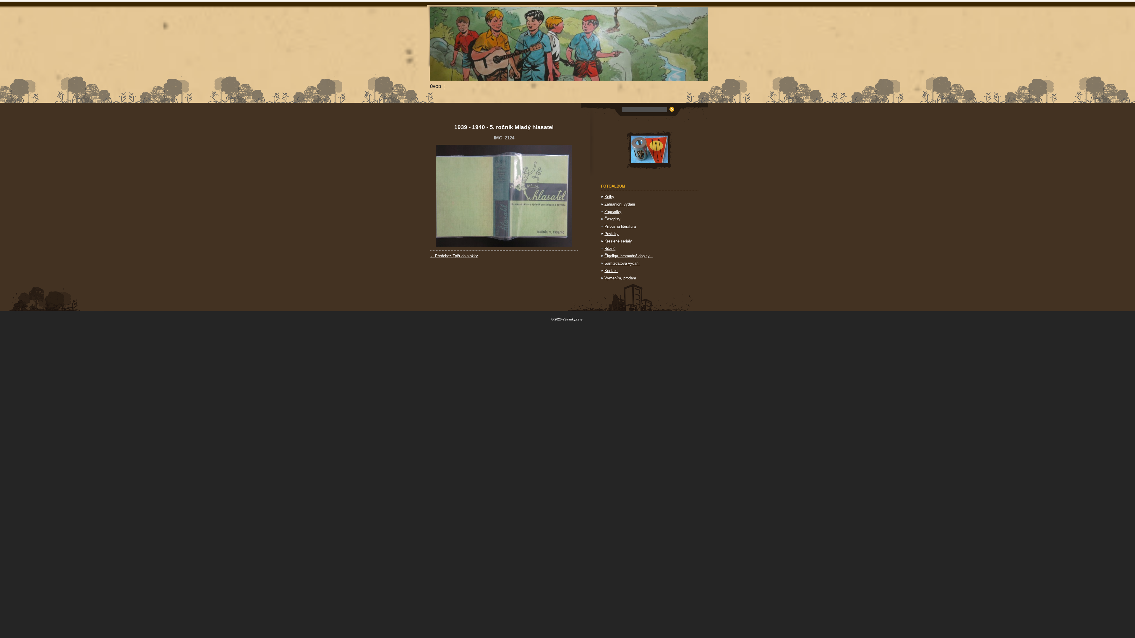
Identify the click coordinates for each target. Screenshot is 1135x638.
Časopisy (612, 219)
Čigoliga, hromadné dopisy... (628, 256)
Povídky (611, 234)
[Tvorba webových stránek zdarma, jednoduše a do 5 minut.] (582, 319)
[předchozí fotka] (439, 196)
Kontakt (611, 270)
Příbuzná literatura (620, 226)
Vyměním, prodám (620, 278)
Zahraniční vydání (619, 204)
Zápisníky (612, 211)
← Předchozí (441, 256)
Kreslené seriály (618, 241)
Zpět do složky (465, 256)
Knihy (609, 197)
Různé (609, 248)
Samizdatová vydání (622, 263)
